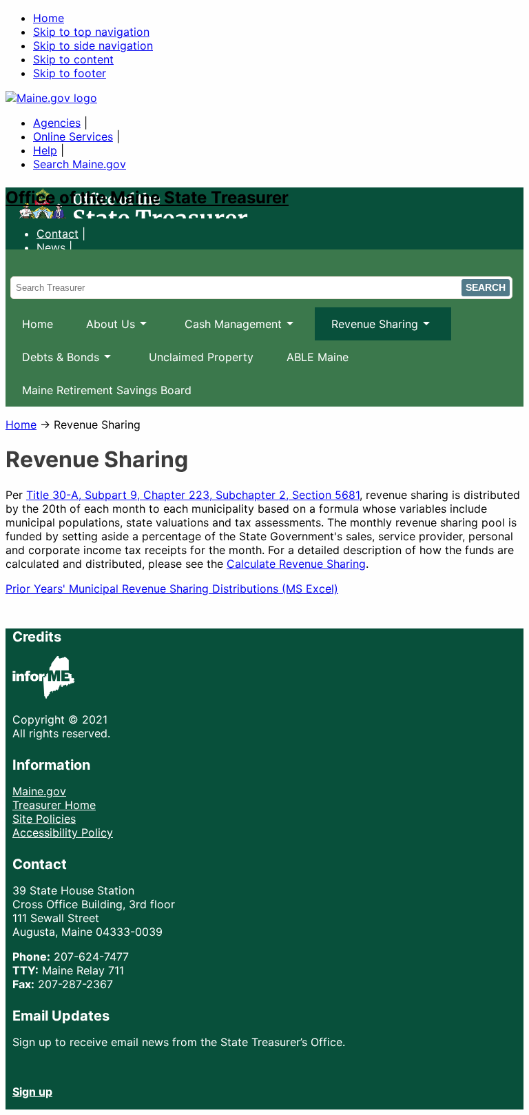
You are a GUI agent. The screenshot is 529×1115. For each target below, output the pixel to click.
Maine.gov (39, 791)
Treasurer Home (54, 805)
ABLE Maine (318, 357)
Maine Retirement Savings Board (106, 390)
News (51, 247)
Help (45, 150)
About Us (102, 328)
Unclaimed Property (201, 357)
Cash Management (225, 328)
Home (48, 18)
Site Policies (44, 819)
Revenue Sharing (366, 328)
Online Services (73, 136)
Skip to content (73, 59)
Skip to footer (69, 73)
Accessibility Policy (62, 832)
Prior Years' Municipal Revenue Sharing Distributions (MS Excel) (172, 588)
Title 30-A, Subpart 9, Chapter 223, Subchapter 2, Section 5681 (193, 495)
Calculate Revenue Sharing (296, 564)
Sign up (32, 1091)
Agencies (57, 123)
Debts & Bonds (52, 362)
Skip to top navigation (91, 32)
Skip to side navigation (93, 45)
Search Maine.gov (79, 164)
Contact (58, 234)
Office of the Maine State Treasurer (147, 197)
